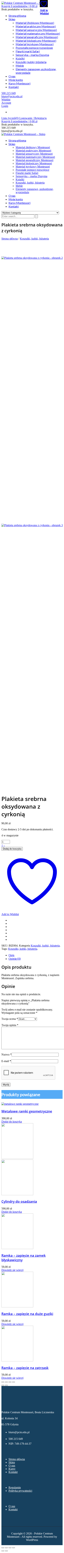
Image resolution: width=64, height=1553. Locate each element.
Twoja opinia (9, 1025)
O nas (12, 76)
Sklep (12, 19)
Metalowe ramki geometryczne (26, 1111)
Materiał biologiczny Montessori (36, 40)
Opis (11, 955)
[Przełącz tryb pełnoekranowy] (6, 1547)
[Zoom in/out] (13, 1382)
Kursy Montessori (19, 83)
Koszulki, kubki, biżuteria (31, 62)
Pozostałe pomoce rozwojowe (34, 47)
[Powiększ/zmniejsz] (2, 1547)
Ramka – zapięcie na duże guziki (27, 1313)
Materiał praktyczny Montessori (36, 26)
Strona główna (17, 15)
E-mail (6, 1061)
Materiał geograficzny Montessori (37, 37)
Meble (20, 65)
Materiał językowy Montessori (35, 44)
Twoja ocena (9, 1018)
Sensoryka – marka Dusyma (32, 55)
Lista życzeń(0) (10, 118)
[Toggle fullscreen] (10, 1382)
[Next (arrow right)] (6, 1385)
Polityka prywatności (20, 1490)
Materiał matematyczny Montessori (38, 33)
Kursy (12, 1468)
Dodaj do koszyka (12, 848)
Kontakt (14, 87)
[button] (19, 6)
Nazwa (6, 1054)
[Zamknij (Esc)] (13, 1547)
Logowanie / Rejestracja (33, 118)
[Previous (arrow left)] (2, 1385)
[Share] (6, 1382)
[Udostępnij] (10, 1547)
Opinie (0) (15, 958)
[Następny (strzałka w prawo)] (6, 1550)
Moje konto (16, 79)
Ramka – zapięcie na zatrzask (25, 1367)
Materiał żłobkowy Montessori (35, 22)
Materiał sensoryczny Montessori (36, 30)
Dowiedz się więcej (12, 1270)
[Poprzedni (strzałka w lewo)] (2, 1550)
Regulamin (15, 1487)
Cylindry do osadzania (19, 1201)
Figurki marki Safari (28, 51)
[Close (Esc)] (2, 1382)
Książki (20, 58)
